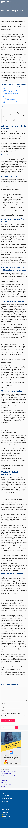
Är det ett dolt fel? (7, 91)
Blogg (4, 806)
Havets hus (3, 782)
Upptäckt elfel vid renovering (10, 101)
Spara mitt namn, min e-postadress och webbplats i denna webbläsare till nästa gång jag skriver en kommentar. (15, 715)
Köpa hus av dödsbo (6, 773)
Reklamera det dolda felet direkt (10, 93)
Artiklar (4, 804)
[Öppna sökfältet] (20, 1)
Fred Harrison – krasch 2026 (8, 776)
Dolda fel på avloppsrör (8, 102)
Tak (4, 88)
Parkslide (3, 778)
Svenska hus (4, 780)
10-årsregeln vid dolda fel (9, 99)
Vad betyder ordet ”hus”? (7, 784)
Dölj (18, 86)
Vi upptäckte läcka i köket (9, 98)
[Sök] (16, 727)
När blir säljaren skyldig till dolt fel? (11, 90)
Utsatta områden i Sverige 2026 (8, 771)
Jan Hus (3, 786)
